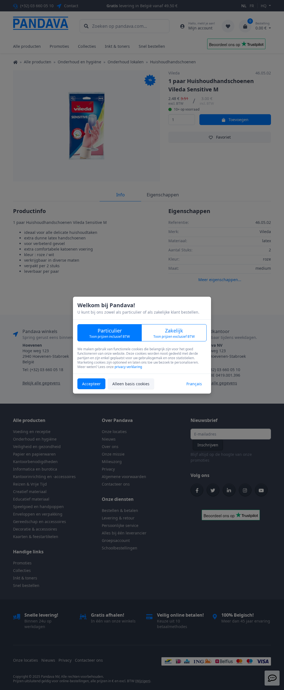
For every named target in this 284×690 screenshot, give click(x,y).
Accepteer (91, 383)
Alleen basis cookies (130, 383)
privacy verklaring (128, 366)
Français (194, 383)
